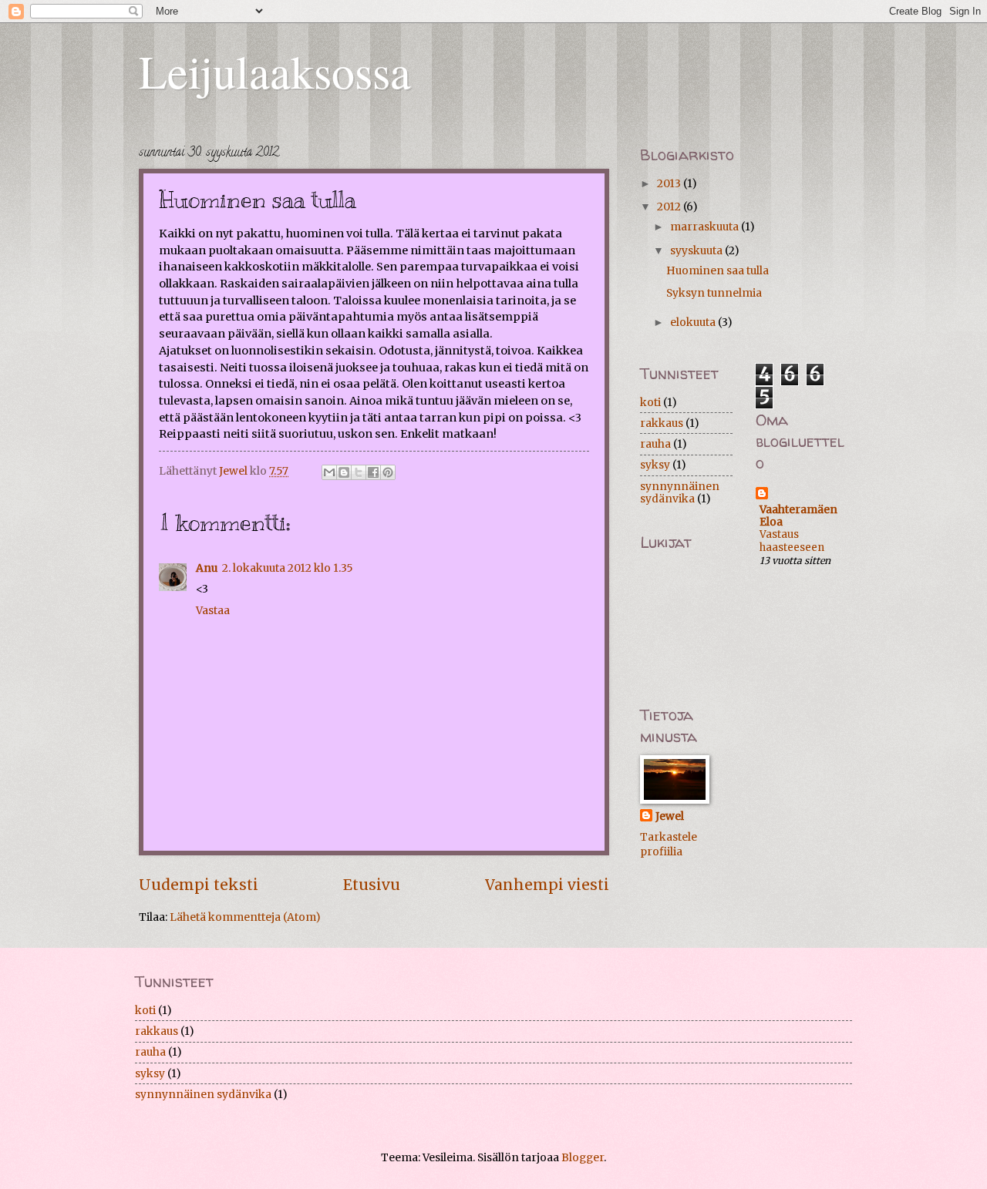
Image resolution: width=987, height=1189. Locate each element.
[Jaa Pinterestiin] (388, 472)
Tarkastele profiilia (668, 844)
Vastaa (213, 610)
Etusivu (371, 884)
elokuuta (694, 322)
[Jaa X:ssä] (358, 472)
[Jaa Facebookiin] (373, 472)
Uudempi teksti (198, 884)
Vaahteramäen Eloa (798, 515)
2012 (670, 206)
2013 (670, 183)
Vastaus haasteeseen (792, 541)
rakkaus (661, 423)
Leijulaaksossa (275, 71)
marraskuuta (705, 226)
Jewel (669, 816)
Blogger (582, 1157)
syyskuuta (697, 250)
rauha (655, 444)
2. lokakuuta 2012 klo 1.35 (287, 568)
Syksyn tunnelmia (714, 293)
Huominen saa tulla (717, 270)
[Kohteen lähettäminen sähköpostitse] (329, 472)
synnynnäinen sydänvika (679, 492)
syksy (655, 465)
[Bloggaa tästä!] (344, 472)
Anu (206, 568)
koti (650, 402)
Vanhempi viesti (547, 884)
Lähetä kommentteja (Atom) (245, 917)
